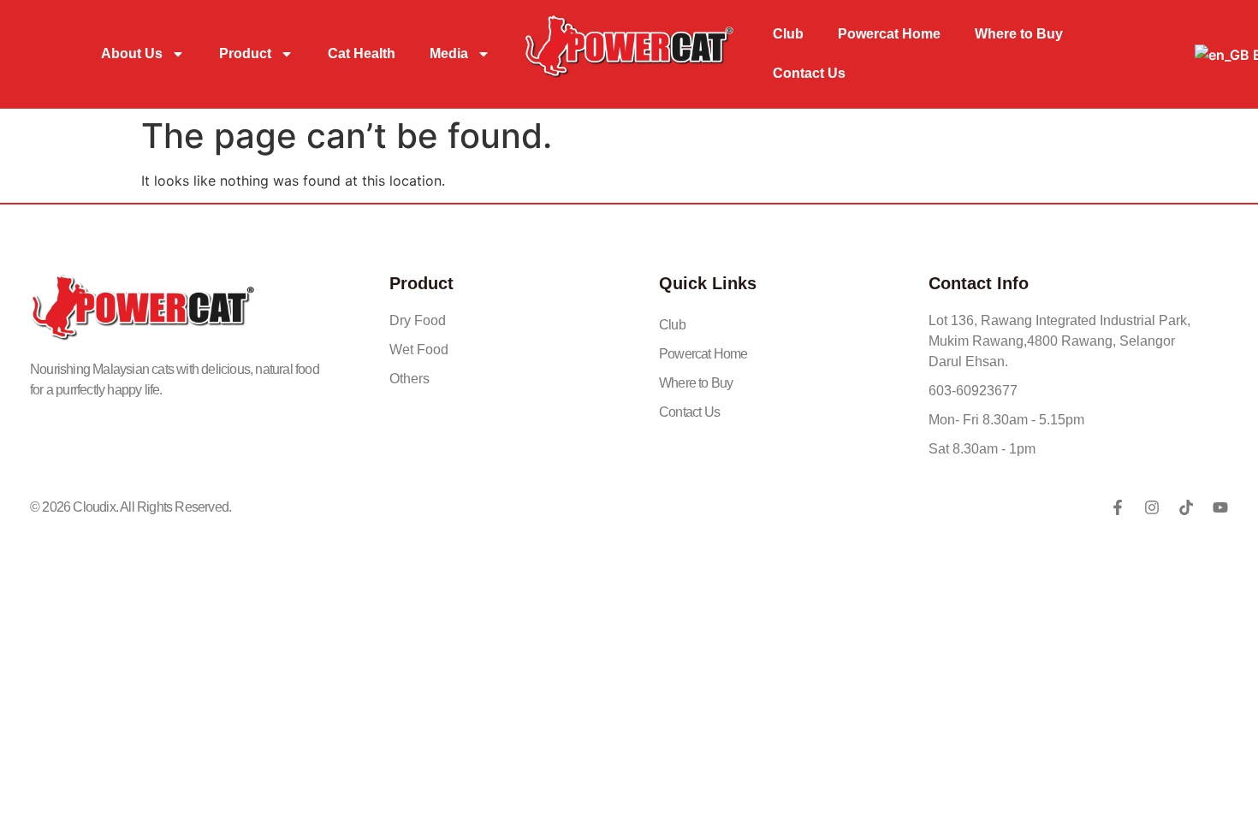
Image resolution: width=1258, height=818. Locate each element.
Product (245, 53)
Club (788, 34)
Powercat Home (889, 34)
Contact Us (809, 73)
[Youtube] (1220, 507)
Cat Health (361, 53)
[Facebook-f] (1117, 507)
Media (449, 53)
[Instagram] (1152, 507)
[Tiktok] (1186, 507)
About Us (132, 53)
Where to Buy (1019, 34)
